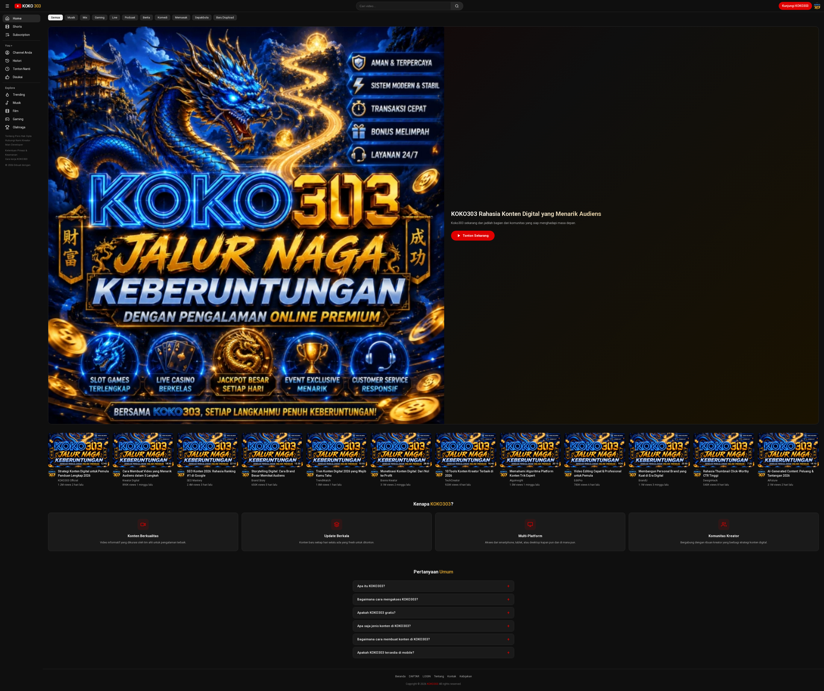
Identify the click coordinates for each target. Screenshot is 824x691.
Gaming (18, 119)
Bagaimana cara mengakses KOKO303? (387, 599)
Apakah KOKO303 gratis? (376, 613)
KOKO (31, 6)
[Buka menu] (7, 6)
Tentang (439, 676)
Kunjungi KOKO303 (795, 6)
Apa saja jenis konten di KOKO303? (384, 626)
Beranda (400, 676)
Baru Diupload (225, 17)
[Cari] (457, 6)
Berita (146, 17)
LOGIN (427, 676)
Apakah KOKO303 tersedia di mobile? (385, 653)
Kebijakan (466, 676)
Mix (85, 17)
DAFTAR (414, 676)
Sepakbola (202, 17)
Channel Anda (22, 52)
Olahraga (19, 127)
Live (114, 17)
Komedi (162, 17)
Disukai (18, 77)
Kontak (451, 676)
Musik (17, 103)
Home (17, 18)
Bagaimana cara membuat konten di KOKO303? (393, 639)
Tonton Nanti (21, 69)
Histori (17, 60)
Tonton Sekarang (476, 236)
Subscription (21, 34)
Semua (55, 17)
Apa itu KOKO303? (371, 586)
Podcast (130, 17)
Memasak (181, 17)
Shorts (17, 26)
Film (15, 111)
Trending (19, 94)
